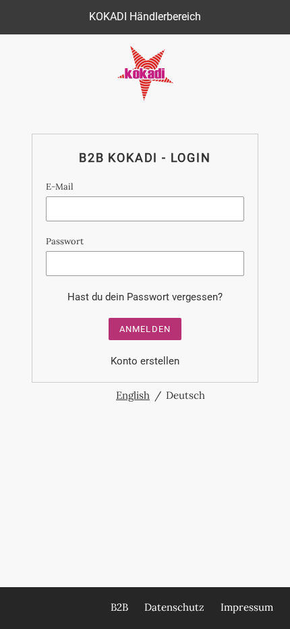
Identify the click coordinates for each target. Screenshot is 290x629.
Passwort (65, 241)
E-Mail (60, 186)
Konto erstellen (145, 361)
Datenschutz (174, 607)
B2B (119, 607)
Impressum (247, 607)
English (133, 395)
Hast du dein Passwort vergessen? (145, 297)
